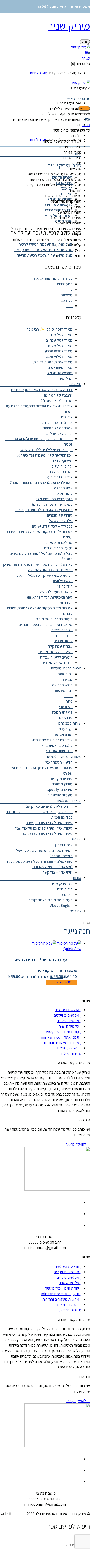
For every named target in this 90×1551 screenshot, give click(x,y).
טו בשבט (66, 717)
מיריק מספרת (62, 784)
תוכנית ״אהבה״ (61, 855)
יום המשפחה (63, 690)
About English (61, 905)
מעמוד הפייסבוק (60, 794)
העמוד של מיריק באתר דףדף (50, 899)
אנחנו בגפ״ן (64, 844)
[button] (45, 52)
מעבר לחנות (38, 73)
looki (19, 1513)
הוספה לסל (60, 982)
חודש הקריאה (62, 684)
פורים (68, 695)
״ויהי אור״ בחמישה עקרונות (52, 866)
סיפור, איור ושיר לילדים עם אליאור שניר (43, 828)
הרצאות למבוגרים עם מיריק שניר (48, 806)
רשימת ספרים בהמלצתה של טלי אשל (44, 850)
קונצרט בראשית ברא (57, 745)
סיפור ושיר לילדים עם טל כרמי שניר (46, 833)
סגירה (86, 58)
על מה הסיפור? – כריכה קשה (41, 960)
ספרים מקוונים (62, 778)
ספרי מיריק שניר (64, 165)
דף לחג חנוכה (62, 712)
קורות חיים (65, 889)
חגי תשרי (66, 706)
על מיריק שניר (62, 883)
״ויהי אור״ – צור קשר (58, 872)
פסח (69, 701)
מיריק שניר (69, 26)
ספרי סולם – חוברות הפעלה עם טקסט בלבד (39, 861)
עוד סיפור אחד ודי (59, 750)
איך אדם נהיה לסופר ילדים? (52, 739)
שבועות (67, 679)
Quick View (72, 948)
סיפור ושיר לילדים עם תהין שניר (49, 822)
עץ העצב (66, 729)
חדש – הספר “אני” (58, 762)
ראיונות (67, 894)
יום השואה (65, 673)
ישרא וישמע (64, 734)
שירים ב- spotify (60, 789)
